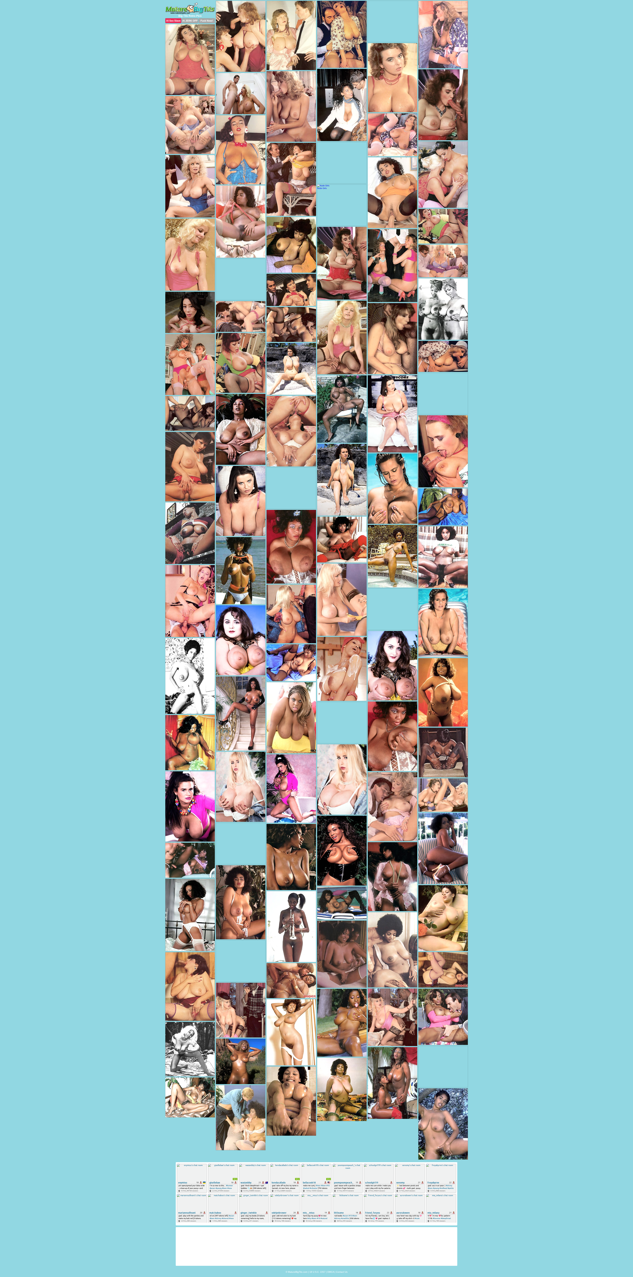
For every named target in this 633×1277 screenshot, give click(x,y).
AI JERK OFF (190, 20)
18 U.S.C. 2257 (317, 1272)
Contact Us (341, 1272)
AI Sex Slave (173, 20)
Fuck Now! (206, 20)
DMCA (330, 1272)
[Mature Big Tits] (190, 8)
